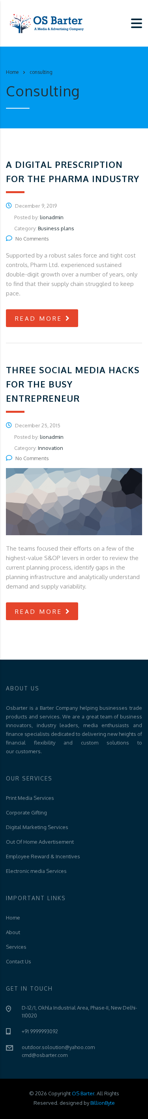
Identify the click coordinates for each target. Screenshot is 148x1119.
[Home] (45, 22)
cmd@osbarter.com (44, 1055)
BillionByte (102, 1103)
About (13, 932)
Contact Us (18, 961)
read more (38, 318)
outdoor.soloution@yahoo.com (58, 1047)
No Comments (32, 238)
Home (12, 72)
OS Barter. (84, 1093)
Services (16, 947)
